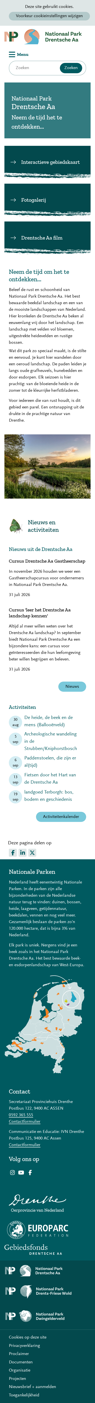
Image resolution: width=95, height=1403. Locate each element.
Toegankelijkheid (24, 1395)
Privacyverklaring (24, 1346)
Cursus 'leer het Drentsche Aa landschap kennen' (40, 612)
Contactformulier (24, 1121)
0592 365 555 (21, 1115)
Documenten (21, 1362)
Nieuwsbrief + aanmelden (32, 1387)
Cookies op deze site (27, 1337)
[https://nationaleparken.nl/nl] (44, 1072)
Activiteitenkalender (61, 817)
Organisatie (19, 1370)
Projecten (17, 1379)
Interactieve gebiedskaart (50, 162)
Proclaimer (19, 1354)
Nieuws (72, 686)
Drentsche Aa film (42, 237)
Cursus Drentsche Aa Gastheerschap (47, 561)
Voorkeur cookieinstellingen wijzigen (49, 16)
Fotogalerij (33, 200)
